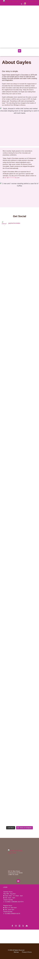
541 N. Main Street (14, 871)
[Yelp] (23, 926)
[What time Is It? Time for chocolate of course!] (19, 749)
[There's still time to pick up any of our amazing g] (19, 814)
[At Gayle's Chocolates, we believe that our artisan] (19, 364)
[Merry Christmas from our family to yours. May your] (19, 786)
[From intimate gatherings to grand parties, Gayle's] (19, 677)
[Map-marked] (27, 926)
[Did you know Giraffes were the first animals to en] (19, 497)
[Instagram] (16, 926)
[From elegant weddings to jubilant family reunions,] (19, 416)
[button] (21, 4)
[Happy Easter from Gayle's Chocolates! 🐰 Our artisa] (19, 531)
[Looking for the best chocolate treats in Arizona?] (19, 639)
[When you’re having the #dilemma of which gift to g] (19, 799)
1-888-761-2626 (13, 874)
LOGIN (5, 887)
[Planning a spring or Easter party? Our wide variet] (19, 563)
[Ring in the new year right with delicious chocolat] (19, 770)
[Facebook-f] (12, 926)
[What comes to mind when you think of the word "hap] (19, 712)
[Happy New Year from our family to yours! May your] (19, 734)
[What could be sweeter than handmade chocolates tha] (19, 245)
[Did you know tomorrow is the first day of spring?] (19, 601)
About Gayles (16, 62)
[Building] (19, 926)
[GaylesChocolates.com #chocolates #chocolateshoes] (19, 316)
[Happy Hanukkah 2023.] (19, 823)
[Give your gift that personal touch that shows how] (19, 282)
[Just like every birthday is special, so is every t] (19, 455)
